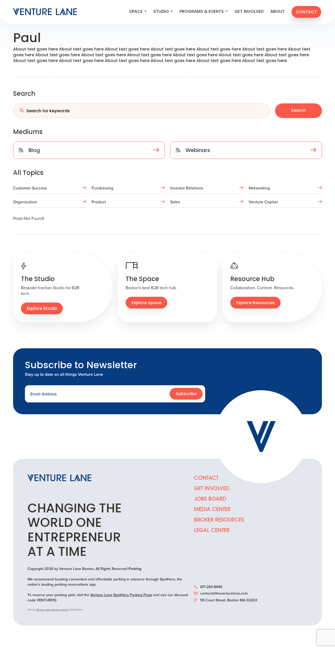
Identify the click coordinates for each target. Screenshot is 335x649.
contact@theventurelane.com (224, 593)
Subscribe (186, 394)
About (277, 12)
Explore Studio (42, 309)
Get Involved (249, 12)
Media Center (212, 509)
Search (298, 111)
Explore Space (146, 303)
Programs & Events (202, 12)
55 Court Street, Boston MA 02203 (228, 600)
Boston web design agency (52, 609)
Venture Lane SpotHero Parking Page (121, 594)
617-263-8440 (211, 586)
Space (136, 12)
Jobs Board (210, 499)
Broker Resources (219, 520)
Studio (161, 12)
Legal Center (212, 530)
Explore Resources (255, 303)
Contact (306, 12)
